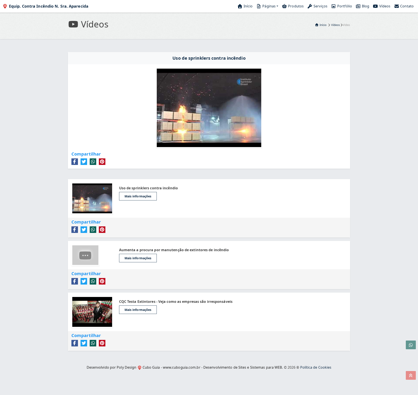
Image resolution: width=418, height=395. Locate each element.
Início (248, 6)
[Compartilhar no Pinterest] (102, 161)
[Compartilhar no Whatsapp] (93, 161)
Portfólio (344, 6)
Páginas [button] (268, 6)
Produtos (295, 6)
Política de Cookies (316, 367)
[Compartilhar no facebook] (74, 161)
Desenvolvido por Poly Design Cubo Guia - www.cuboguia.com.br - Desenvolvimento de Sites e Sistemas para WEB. (185, 367)
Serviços (320, 6)
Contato (406, 6)
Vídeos (384, 6)
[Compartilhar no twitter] (84, 161)
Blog (365, 6)
